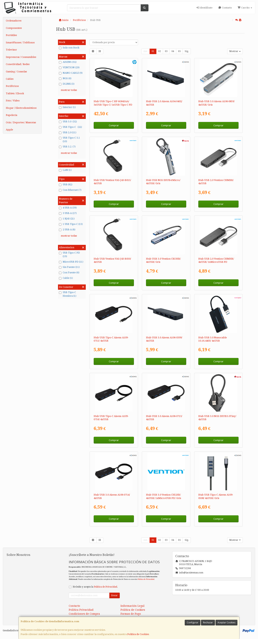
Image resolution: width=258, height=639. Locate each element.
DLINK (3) (68, 83)
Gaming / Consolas (16, 71)
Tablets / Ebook (15, 93)
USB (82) (67, 184)
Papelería (11, 115)
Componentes (14, 28)
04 (172, 51)
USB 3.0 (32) (70, 121)
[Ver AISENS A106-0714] (113, 471)
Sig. (187, 51)
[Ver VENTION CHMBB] (218, 156)
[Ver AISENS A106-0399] (166, 314)
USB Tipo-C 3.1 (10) (71, 139)
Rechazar (208, 622)
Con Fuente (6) (71, 272)
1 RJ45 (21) (69, 218)
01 (153, 51)
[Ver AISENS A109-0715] (113, 314)
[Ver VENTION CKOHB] (166, 235)
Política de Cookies (138, 634)
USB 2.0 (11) (69, 132)
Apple (9, 129)
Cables (9, 78)
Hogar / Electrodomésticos (21, 107)
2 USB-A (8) (69, 229)
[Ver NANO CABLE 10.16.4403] (218, 314)
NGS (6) (67, 78)
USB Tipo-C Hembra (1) (69, 294)
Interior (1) (69, 107)
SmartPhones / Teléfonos (20, 42)
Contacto (226, 7)
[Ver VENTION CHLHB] (166, 471)
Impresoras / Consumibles (21, 57)
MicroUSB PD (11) (73, 261)
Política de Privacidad (146, 579)
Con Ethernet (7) (72, 189)
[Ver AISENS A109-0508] (218, 471)
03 (166, 51)
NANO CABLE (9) (73, 72)
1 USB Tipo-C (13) (73, 224)
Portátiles (11, 35)
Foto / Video (13, 100)
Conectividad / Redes (17, 64)
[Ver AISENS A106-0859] (218, 78)
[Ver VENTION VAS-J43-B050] (113, 235)
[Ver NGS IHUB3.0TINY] (218, 393)
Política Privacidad (81, 609)
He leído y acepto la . (95, 586)
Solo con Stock (71, 47)
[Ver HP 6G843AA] (113, 78)
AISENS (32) (69, 62)
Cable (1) (68, 278)
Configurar (192, 622)
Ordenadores (13, 20)
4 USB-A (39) (70, 207)
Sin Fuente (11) (71, 267)
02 (159, 51)
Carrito (245, 7)
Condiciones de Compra (84, 613)
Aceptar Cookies (226, 622)
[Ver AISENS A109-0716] (113, 393)
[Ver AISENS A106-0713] (166, 393)
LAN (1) (67, 170)
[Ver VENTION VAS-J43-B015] (113, 156)
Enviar (114, 595)
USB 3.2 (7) (69, 146)
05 (179, 51)
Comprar (114, 125)
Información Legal (132, 605)
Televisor (11, 49)
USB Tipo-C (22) (72, 127)
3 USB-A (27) (70, 213)
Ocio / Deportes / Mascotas (21, 122)
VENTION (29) (71, 67)
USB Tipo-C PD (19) (71, 254)
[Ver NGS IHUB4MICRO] (166, 156)
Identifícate (205, 7)
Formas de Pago (131, 613)
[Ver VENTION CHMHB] (218, 235)
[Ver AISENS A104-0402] (166, 78)
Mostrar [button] (234, 51)
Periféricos (12, 86)
